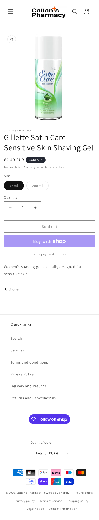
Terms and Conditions (29, 362)
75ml (17, 186)
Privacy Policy (22, 374)
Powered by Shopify (56, 492)
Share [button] (14, 289)
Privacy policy (25, 501)
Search (16, 338)
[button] (10, 11)
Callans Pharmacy (29, 492)
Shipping (29, 167)
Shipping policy (78, 501)
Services (17, 350)
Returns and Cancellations (33, 397)
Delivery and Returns (28, 386)
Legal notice (35, 509)
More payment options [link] (49, 254)
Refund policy (83, 492)
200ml (40, 186)
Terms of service (51, 501)
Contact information (63, 509)
